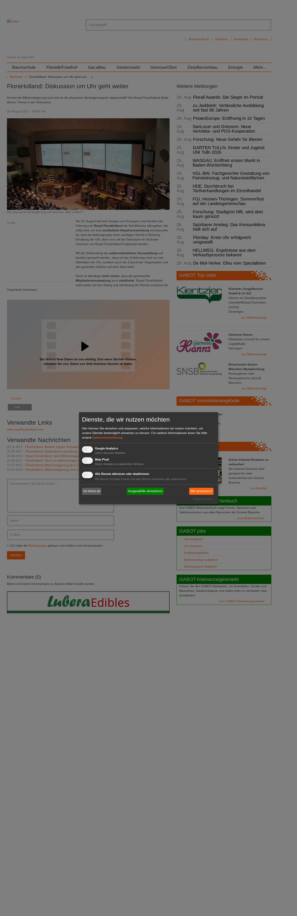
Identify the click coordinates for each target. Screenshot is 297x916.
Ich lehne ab (91, 491)
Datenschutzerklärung (107, 437)
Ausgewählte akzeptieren (145, 491)
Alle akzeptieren (201, 491)
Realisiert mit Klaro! (203, 499)
